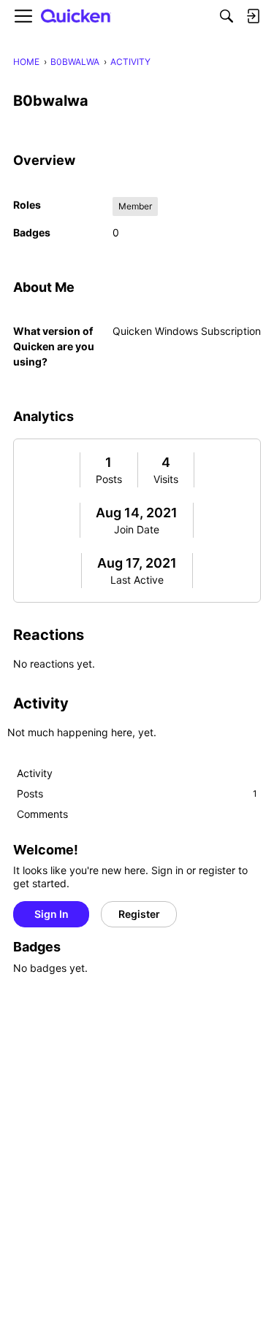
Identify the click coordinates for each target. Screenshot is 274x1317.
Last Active (137, 579)
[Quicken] (76, 16)
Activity (35, 773)
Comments (42, 814)
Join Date (136, 529)
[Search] (226, 16)
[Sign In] (253, 16)
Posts (109, 479)
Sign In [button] (51, 914)
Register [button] (139, 914)
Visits (165, 479)
